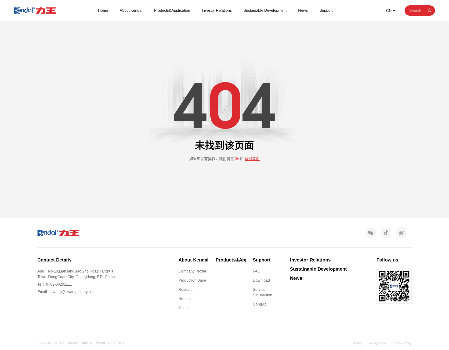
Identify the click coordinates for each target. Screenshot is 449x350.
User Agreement (378, 343)
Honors (184, 299)
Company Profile (192, 271)
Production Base (192, 280)
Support (326, 10)
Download (261, 280)
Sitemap (356, 343)
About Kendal (131, 10)
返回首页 (252, 159)
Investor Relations (217, 10)
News (303, 10)
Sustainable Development (264, 10)
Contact (259, 304)
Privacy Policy (403, 343)
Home (103, 10)
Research (186, 289)
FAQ (256, 271)
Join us (184, 308)
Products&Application (172, 10)
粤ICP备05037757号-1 (109, 343)
